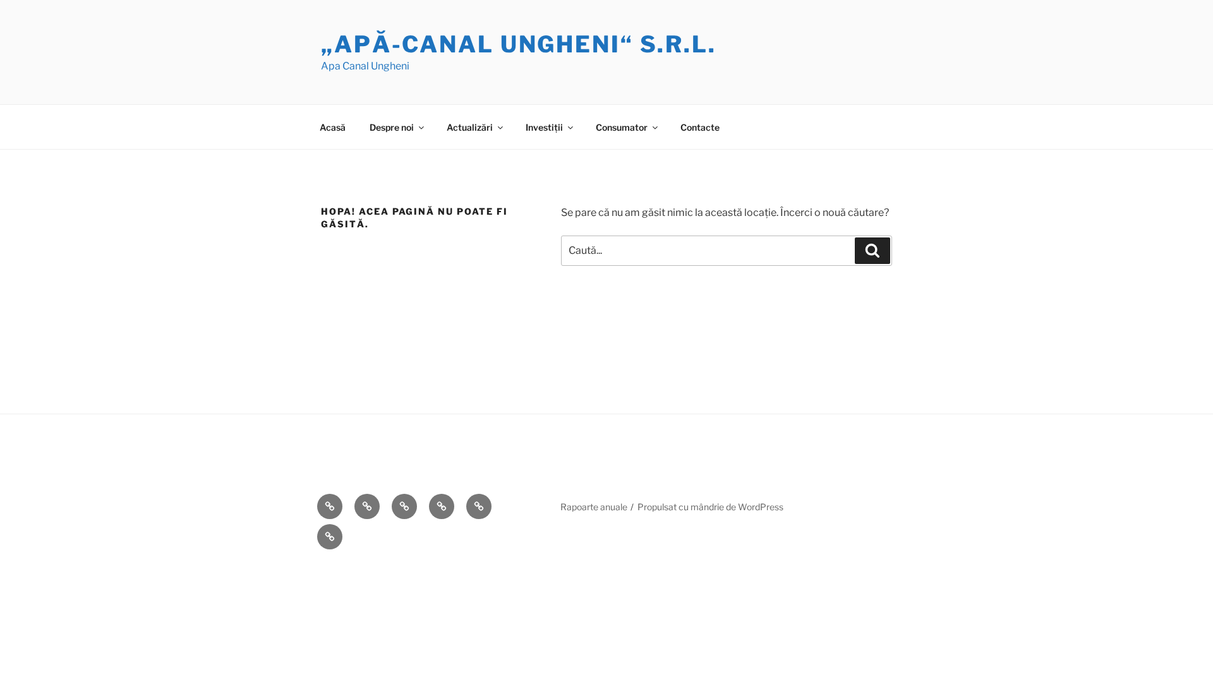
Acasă (333, 127)
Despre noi (392, 127)
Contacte (700, 127)
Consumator (622, 127)
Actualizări (470, 127)
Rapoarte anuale (593, 506)
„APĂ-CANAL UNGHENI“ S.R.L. (518, 44)
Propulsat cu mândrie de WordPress (710, 506)
